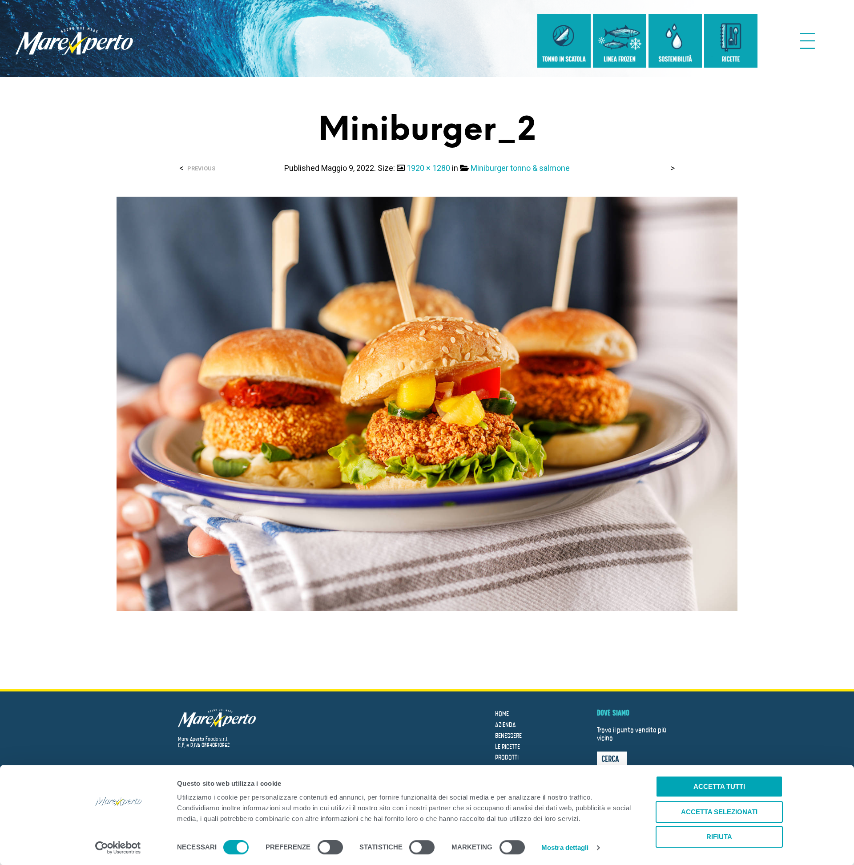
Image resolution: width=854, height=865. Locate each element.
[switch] (330, 848)
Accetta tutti (719, 786)
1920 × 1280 (428, 168)
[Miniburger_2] (427, 403)
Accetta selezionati (719, 812)
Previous (201, 168)
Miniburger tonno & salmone (520, 168)
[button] (612, 759)
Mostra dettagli (565, 847)
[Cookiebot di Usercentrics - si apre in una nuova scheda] (118, 847)
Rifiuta (719, 837)
